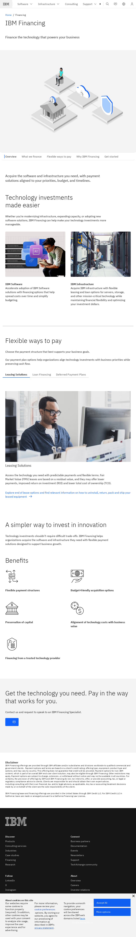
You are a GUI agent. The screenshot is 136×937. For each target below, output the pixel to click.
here (82, 918)
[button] (123, 4)
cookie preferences (44, 909)
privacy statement (44, 927)
